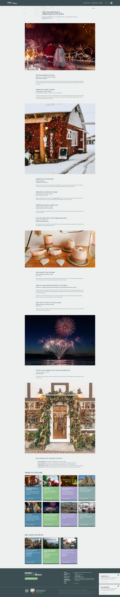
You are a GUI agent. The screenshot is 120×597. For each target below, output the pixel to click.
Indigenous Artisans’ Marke (47, 192)
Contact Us (66, 577)
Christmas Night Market (45, 90)
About (65, 572)
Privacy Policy (104, 581)
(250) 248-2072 (47, 555)
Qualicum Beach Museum (43, 465)
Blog (65, 583)
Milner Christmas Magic (45, 75)
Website (46, 556)
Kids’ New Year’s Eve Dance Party (48, 303)
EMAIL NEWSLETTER (30, 578)
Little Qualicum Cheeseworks (42, 182)
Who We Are (67, 576)
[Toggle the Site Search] (109, 3)
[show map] (39, 542)
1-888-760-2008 (29, 553)
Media (65, 581)
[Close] (118, 575)
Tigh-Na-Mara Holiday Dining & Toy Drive (51, 285)
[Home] (12, 3)
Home (93, 8)
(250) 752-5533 (65, 554)
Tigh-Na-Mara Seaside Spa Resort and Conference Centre (50, 551)
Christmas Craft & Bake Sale (47, 205)
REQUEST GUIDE (39, 592)
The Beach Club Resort (31, 550)
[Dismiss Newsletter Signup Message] (118, 586)
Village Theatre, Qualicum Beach (42, 221)
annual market (56, 198)
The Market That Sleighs (45, 272)
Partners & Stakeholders (67, 580)
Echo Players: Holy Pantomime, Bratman (51, 218)
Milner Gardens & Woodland (41, 78)
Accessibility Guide (67, 574)
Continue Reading (30, 562)
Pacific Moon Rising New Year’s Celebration (53, 370)
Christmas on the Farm (44, 179)
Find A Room (47, 557)
